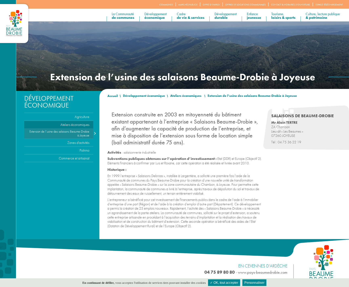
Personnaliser (254, 282)
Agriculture (82, 116)
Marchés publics (187, 4)
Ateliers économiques (74, 124)
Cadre (190, 16)
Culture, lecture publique (323, 16)
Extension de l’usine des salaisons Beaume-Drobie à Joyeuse (59, 133)
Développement (155, 16)
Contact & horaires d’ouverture (290, 4)
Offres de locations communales (245, 4)
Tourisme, (283, 16)
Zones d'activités (78, 142)
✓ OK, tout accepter (224, 282)
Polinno (84, 150)
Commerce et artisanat (74, 158)
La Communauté (123, 16)
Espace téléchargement (329, 4)
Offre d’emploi (211, 4)
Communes (166, 4)
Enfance (254, 16)
